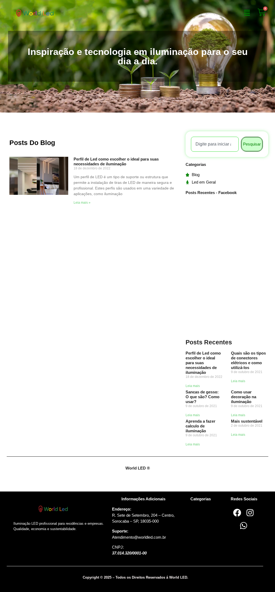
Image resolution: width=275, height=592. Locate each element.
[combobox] (215, 144)
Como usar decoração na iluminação (243, 397)
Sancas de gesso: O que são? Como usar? (202, 397)
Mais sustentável (246, 421)
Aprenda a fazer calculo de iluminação (200, 426)
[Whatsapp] (243, 525)
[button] (246, 13)
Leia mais (193, 386)
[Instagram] (250, 512)
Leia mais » (82, 202)
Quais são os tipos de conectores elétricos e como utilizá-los (248, 360)
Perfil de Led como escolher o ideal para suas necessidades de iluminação (116, 161)
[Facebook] (237, 512)
